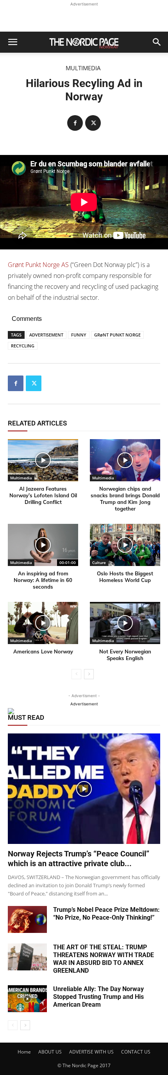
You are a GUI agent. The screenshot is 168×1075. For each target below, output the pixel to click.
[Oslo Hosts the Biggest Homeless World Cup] (125, 545)
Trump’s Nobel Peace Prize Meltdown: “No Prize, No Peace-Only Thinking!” (106, 913)
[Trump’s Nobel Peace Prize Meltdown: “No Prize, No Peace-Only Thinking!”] (27, 919)
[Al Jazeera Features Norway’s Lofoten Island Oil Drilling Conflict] (43, 460)
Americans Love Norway (43, 651)
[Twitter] (93, 123)
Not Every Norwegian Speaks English (125, 654)
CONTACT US (135, 1051)
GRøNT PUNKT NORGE (117, 335)
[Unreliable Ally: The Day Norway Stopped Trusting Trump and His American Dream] (27, 998)
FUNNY (78, 335)
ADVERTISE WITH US (91, 1051)
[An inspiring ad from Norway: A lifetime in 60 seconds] (43, 545)
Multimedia (83, 68)
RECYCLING (22, 346)
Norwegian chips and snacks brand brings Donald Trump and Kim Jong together (125, 499)
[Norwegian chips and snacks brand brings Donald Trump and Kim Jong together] (125, 460)
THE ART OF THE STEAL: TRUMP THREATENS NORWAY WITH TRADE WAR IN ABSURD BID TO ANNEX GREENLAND (103, 958)
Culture (99, 562)
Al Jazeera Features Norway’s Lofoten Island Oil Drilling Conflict (43, 495)
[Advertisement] (84, 18)
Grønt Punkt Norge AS (38, 264)
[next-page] (89, 674)
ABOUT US (50, 1051)
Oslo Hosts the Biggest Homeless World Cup (125, 576)
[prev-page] (76, 674)
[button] (12, 42)
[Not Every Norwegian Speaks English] (125, 623)
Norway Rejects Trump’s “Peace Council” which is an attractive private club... (78, 858)
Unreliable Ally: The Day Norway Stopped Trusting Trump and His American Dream (98, 996)
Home (24, 1051)
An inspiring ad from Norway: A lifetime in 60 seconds (43, 580)
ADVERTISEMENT (46, 335)
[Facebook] (75, 123)
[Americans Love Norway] (43, 623)
